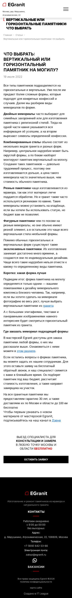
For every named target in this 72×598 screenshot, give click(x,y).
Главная (7, 35)
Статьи (19, 35)
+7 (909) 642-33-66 (36, 545)
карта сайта (36, 587)
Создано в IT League (36, 593)
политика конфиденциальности (36, 581)
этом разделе (26, 351)
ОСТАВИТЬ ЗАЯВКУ (36, 459)
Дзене (56, 420)
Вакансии (36, 567)
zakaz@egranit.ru (36, 554)
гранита (48, 305)
